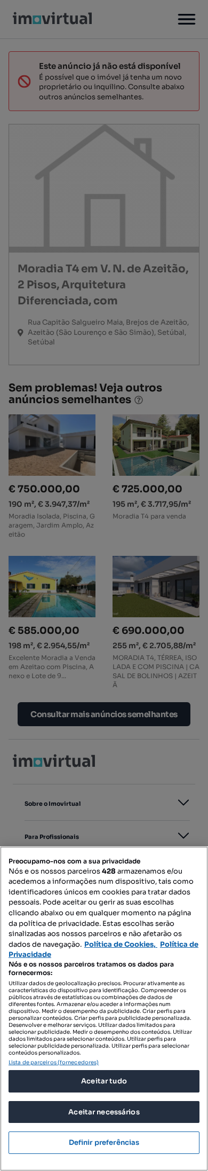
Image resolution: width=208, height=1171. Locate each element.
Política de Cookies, (120, 944)
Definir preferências (104, 1142)
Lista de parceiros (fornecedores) (54, 1062)
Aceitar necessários (103, 1112)
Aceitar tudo (104, 1081)
